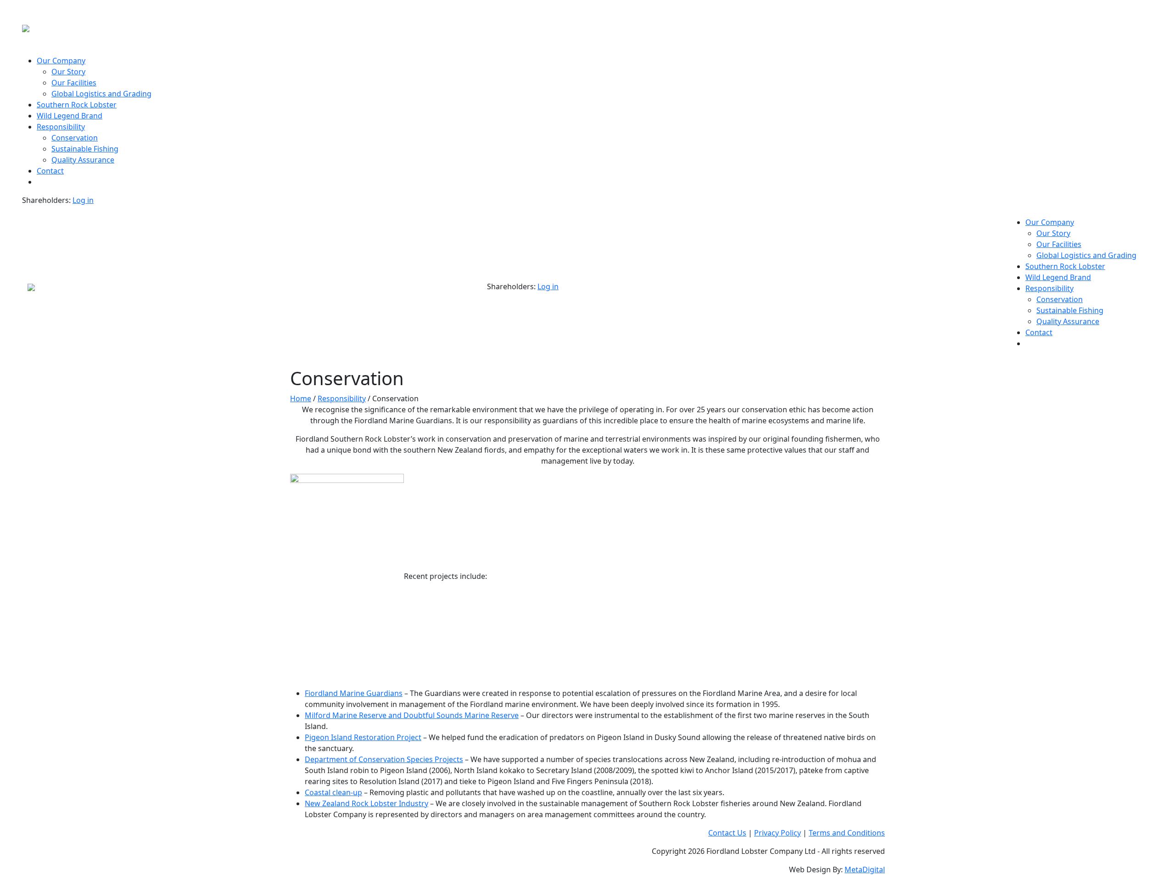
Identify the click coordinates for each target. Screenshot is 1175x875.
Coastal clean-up (333, 792)
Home (300, 398)
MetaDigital (865, 869)
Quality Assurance (82, 160)
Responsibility (61, 127)
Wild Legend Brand (69, 116)
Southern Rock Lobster (77, 105)
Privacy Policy (777, 833)
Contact (50, 171)
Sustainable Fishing (84, 149)
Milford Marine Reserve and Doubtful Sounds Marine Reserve (412, 715)
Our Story (68, 72)
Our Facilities (73, 83)
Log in (83, 200)
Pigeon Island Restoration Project (363, 737)
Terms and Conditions (847, 833)
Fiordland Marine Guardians (354, 693)
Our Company (61, 61)
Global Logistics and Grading (101, 94)
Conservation (74, 138)
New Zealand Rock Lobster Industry (366, 803)
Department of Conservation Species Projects (384, 759)
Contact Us (727, 833)
